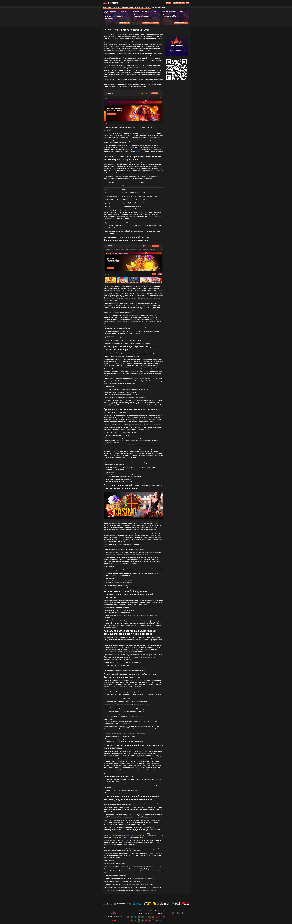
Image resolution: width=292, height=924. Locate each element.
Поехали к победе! (176, 50)
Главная (104, 7)
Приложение (124, 7)
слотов (135, 50)
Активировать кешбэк (122, 23)
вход (156, 163)
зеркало (109, 76)
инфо (148, 809)
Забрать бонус (153, 23)
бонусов (138, 151)
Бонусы (110, 7)
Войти (168, 3)
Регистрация (116, 7)
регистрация (114, 42)
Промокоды (161, 7)
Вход (136, 7)
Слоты (141, 7)
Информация (153, 7)
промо (127, 835)
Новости (146, 7)
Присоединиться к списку (178, 23)
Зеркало (131, 7)
